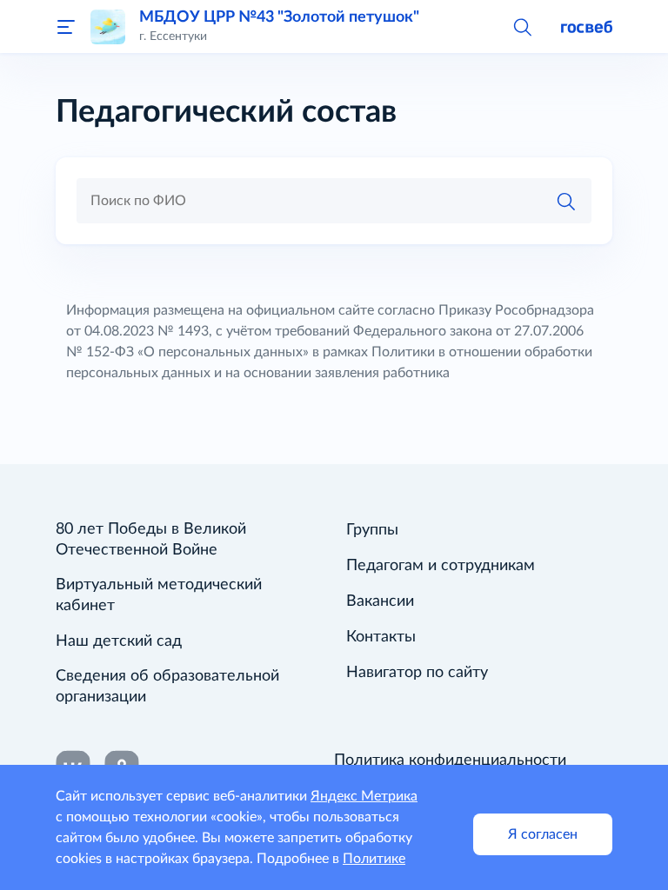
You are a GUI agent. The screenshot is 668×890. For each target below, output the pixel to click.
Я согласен (543, 834)
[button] (521, 26)
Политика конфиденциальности (450, 760)
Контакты (381, 637)
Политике (374, 859)
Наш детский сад (119, 641)
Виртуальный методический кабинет (159, 595)
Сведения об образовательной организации (167, 686)
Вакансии (380, 601)
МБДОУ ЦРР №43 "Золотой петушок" (279, 17)
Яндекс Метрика (364, 796)
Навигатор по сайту (417, 673)
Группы (372, 530)
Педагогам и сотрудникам (440, 566)
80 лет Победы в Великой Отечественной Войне (151, 539)
